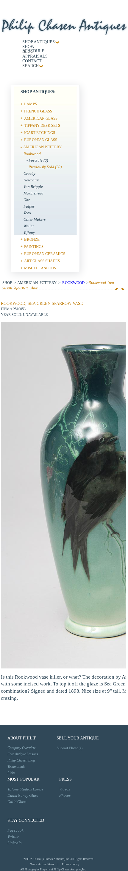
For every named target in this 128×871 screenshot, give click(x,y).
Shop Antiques (38, 42)
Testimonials (16, 767)
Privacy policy (70, 864)
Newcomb (31, 180)
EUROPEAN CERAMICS (44, 253)
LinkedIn (14, 843)
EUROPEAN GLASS (40, 140)
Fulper (29, 206)
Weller (29, 226)
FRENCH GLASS (38, 111)
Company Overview (21, 748)
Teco (27, 213)
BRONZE (32, 239)
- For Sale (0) (37, 160)
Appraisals (35, 56)
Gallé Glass (16, 801)
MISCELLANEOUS (40, 268)
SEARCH (30, 66)
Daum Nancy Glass (22, 795)
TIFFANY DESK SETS (42, 125)
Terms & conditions (42, 864)
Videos (64, 789)
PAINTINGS (33, 246)
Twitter (13, 836)
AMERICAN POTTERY (42, 147)
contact (32, 61)
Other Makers (35, 219)
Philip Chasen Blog (21, 760)
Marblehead (33, 193)
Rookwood (32, 154)
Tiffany (29, 232)
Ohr (27, 199)
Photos (65, 795)
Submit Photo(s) (69, 748)
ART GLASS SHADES (42, 261)
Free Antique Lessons (22, 754)
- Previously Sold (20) (44, 167)
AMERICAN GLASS (40, 118)
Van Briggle (33, 186)
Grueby (29, 173)
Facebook (15, 830)
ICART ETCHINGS (39, 132)
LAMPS (30, 104)
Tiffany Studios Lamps (25, 789)
